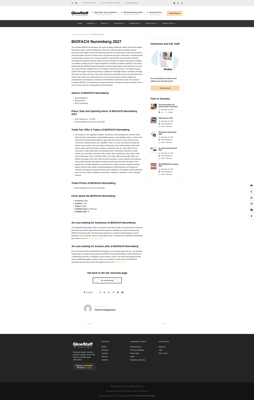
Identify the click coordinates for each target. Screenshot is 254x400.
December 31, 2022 (167, 153)
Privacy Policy (134, 353)
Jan (162, 112)
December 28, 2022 (167, 121)
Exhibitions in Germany (137, 360)
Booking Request (174, 13)
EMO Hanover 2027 (166, 118)
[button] (84, 366)
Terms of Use (163, 353)
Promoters (134, 23)
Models (104, 23)
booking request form (95, 238)
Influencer (105, 356)
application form (120, 262)
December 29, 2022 (167, 169)
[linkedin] (178, 3)
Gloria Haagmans (166, 124)
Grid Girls (105, 360)
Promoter (105, 353)
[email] (174, 3)
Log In (161, 350)
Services (90, 23)
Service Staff (168, 23)
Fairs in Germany (166, 126)
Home (80, 23)
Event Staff (151, 23)
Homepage (74, 34)
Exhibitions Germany (84, 34)
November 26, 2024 (167, 109)
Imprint (132, 356)
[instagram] (182, 3)
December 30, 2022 (167, 137)
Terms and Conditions (137, 350)
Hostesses (118, 23)
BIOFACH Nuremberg (97, 34)
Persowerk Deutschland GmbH (144, 396)
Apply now (162, 347)
